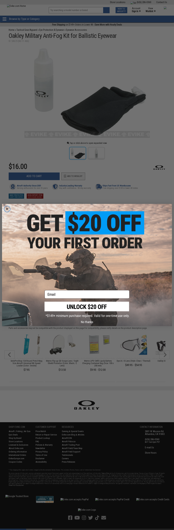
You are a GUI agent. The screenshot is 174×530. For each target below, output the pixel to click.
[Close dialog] (7, 209)
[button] (87, 309)
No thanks (87, 322)
